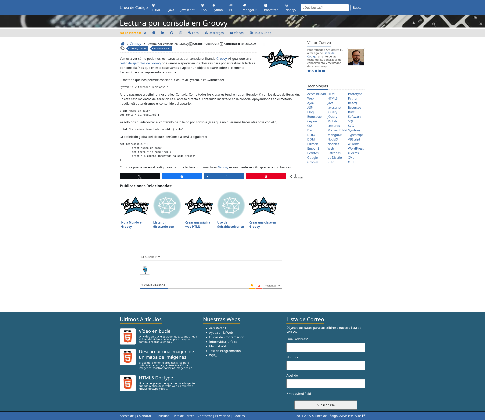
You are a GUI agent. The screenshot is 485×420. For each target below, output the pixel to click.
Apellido (292, 375)
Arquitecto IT (218, 328)
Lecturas (334, 126)
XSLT (351, 162)
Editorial (313, 144)
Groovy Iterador (162, 48)
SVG (351, 126)
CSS (310, 126)
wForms (354, 144)
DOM (311, 139)
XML (351, 157)
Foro (195, 33)
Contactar (205, 416)
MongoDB (335, 135)
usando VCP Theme (350, 416)
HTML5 (333, 98)
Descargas (216, 33)
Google (312, 157)
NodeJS (333, 139)
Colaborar (144, 416)
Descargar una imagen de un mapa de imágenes (166, 354)
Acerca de (127, 416)
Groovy (135, 43)
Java (330, 103)
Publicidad (162, 416)
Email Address (297, 339)
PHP (331, 162)
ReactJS (353, 103)
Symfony (354, 130)
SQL (351, 121)
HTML (332, 94)
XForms (353, 153)
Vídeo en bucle (155, 331)
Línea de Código (134, 7)
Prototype (355, 94)
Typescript (355, 135)
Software (354, 117)
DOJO (311, 135)
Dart (310, 130)
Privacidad (222, 416)
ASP (310, 107)
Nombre (292, 357)
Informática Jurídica (223, 342)
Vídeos (238, 33)
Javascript (334, 107)
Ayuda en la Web (221, 333)
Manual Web (218, 346)
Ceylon (312, 121)
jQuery (332, 112)
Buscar (358, 7)
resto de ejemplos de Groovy (140, 63)
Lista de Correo (184, 416)
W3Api (213, 355)
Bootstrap (314, 117)
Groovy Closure (138, 48)
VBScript (354, 139)
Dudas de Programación (226, 337)
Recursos (354, 107)
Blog (310, 112)
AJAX (310, 103)
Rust (351, 112)
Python (353, 98)
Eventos (313, 153)
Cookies (239, 416)
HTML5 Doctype (156, 377)
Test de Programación (225, 351)
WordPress (356, 148)
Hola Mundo (262, 33)
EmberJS (313, 148)
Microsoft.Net (337, 130)
